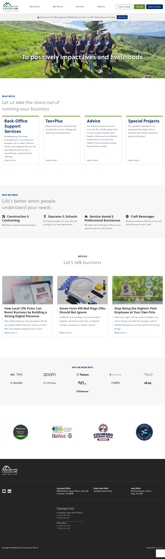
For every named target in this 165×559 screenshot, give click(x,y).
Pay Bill (139, 6)
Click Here (122, 17)
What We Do (35, 6)
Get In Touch (154, 6)
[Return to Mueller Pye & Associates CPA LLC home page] (10, 470)
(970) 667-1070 (64, 515)
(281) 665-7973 (64, 525)
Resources (80, 6)
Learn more (19, 160)
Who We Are (58, 6)
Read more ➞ (27, 332)
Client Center (124, 6)
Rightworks (159, 547)
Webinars (101, 6)
